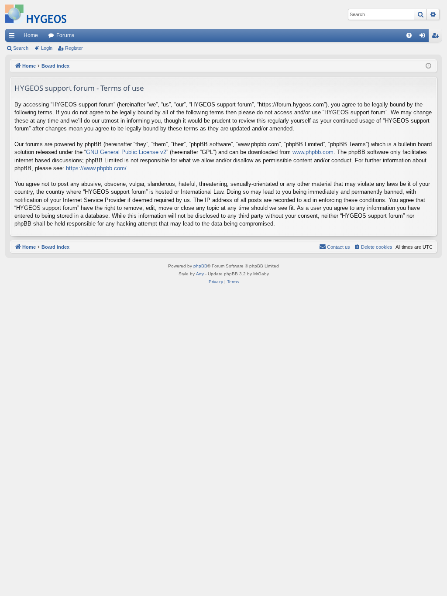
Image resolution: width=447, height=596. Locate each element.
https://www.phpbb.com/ (96, 168)
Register (74, 48)
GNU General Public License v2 (126, 152)
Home (31, 35)
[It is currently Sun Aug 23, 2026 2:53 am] (428, 66)
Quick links (13, 37)
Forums (65, 35)
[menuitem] (409, 35)
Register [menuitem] (437, 37)
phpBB (200, 266)
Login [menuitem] (424, 37)
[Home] (35, 14)
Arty (200, 273)
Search (20, 48)
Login (46, 48)
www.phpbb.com (313, 152)
